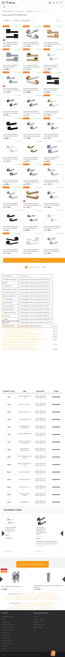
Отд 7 (9, 442)
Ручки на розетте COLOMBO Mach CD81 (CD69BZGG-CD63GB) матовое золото (22, 334)
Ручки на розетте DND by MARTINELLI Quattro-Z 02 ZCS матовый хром (19, 349)
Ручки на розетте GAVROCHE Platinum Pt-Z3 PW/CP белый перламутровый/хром (22, 329)
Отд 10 (9, 464)
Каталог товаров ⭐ (20, 11)
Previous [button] (3, 533)
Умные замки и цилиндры (8, 624)
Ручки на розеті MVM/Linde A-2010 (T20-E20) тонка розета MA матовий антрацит (41, 531)
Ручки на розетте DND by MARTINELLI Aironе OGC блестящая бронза (19, 326)
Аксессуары (5, 646)
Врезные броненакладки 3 (31, 598)
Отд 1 (9, 397)
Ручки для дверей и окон (7, 630)
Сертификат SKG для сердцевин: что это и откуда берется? (21, 608)
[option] (17, 533)
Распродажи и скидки (38, 622)
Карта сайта (3, 654)
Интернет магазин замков (8, 11)
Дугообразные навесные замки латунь (50, 598)
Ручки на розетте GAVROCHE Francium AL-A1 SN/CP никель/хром (18, 341)
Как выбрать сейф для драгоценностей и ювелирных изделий (38, 603)
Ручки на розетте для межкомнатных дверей (21, 596)
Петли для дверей (6, 638)
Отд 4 (9, 419)
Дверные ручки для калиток (27, 594)
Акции (34, 630)
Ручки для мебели (6, 632)
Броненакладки (5, 635)
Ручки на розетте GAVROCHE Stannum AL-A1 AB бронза (16, 331)
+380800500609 (56, 397)
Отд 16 (9, 502)
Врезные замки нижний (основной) (14, 598)
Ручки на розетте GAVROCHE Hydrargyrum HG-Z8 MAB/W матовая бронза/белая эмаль (24, 339)
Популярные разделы (23, 654)
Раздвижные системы (7, 643)
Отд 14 (9, 487)
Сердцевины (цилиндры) (7, 616)
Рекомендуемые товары (39, 624)
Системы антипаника (7, 627)
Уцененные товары (37, 627)
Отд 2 (9, 404)
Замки (3, 619)
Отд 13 (9, 479)
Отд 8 (9, 449)
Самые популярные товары (33, 564)
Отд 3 (9, 412)
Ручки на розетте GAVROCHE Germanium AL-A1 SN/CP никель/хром (19, 344)
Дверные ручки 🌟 (31, 11)
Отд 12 (9, 472)
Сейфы (3, 648)
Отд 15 (9, 494)
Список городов (33, 654)
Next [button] (61, 533)
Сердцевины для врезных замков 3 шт (46, 594)
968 (4, 589)
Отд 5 (9, 427)
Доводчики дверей (6, 640)
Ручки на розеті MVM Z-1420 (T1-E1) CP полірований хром (11, 529)
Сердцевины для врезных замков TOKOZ (44, 596)
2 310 (38, 589)
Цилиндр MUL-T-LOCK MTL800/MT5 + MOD (48, 608)
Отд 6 (9, 434)
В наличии (19, 26)
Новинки (35, 616)
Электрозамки (5, 622)
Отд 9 (9, 457)
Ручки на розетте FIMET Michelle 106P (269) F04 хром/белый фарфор (19, 336)
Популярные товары (38, 619)
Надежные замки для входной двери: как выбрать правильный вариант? (33, 605)
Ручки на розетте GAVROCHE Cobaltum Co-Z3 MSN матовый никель (19, 346)
